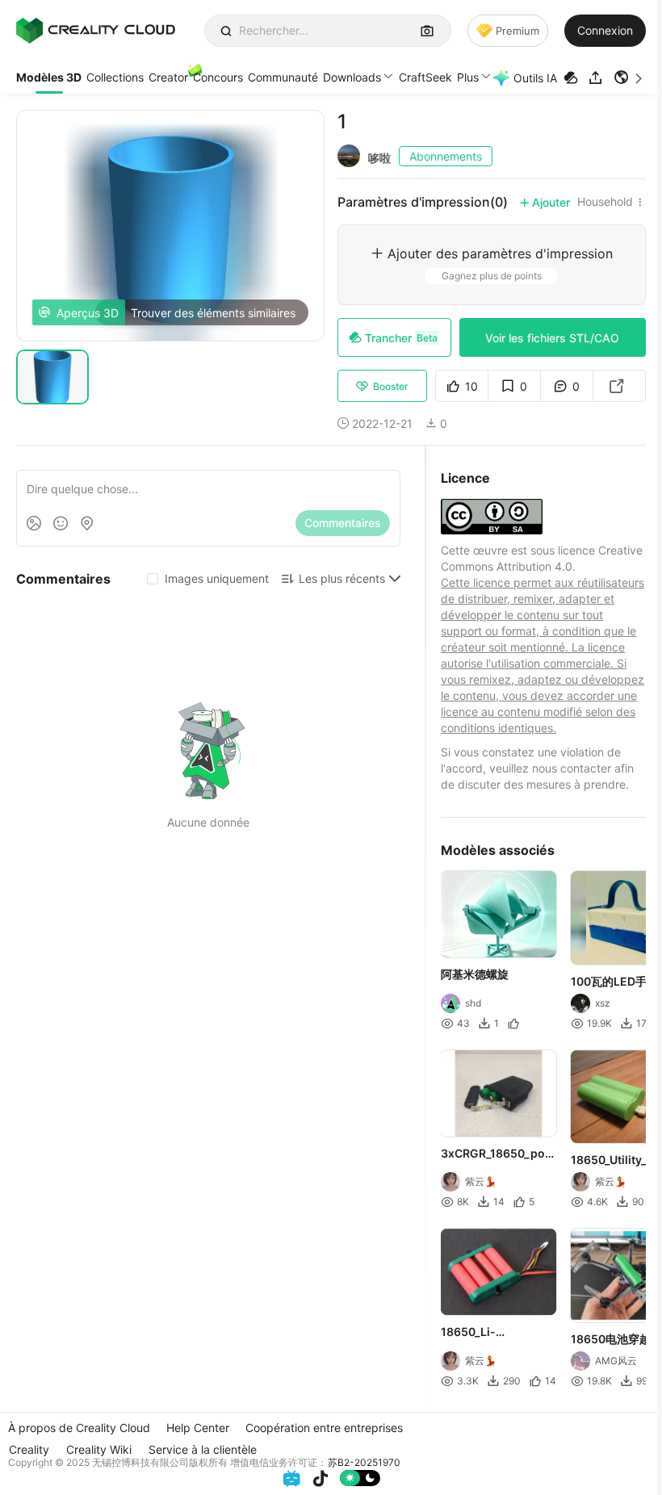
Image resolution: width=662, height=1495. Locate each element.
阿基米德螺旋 (475, 974)
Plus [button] (468, 77)
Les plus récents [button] (342, 578)
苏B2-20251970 (364, 1462)
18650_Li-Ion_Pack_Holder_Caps (497, 1333)
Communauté (283, 77)
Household (605, 201)
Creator (168, 77)
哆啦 (379, 158)
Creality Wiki (99, 1449)
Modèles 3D (49, 77)
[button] (630, 77)
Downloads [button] (352, 77)
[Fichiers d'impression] (573, 78)
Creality (29, 1449)
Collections (115, 77)
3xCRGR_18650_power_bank (498, 1154)
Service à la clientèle (203, 1449)
